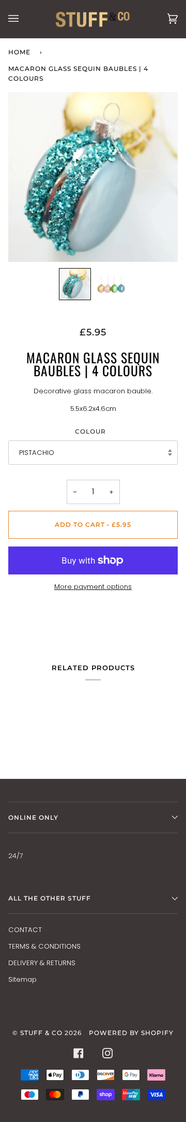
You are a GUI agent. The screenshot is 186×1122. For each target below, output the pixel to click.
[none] (75, 284)
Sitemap (22, 979)
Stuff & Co (41, 1033)
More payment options (93, 587)
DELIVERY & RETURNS (41, 963)
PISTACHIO (36, 452)
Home (19, 52)
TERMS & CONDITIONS (44, 946)
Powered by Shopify (131, 1033)
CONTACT (25, 930)
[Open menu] (23, 19)
